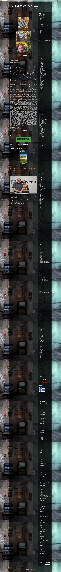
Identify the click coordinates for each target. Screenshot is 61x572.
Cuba (40, 124)
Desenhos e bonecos (42, 130)
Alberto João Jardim (42, 57)
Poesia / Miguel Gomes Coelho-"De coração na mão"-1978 (44, 263)
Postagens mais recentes (14, 168)
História (40, 187)
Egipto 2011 (41, 143)
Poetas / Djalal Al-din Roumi (43, 285)
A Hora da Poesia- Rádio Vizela (15, 172)
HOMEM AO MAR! (42, 531)
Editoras (40, 139)
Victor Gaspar (41, 366)
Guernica (40, 185)
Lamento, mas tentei (42, 458)
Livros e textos (41, 205)
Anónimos (40, 67)
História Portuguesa (42, 188)
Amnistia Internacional (42, 64)
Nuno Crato (40, 236)
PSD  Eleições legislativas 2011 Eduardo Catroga (44, 40)
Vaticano (40, 365)
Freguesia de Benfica (42, 173)
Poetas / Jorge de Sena (42, 295)
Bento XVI (40, 82)
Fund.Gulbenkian (41, 175)
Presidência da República (42, 327)
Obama (40, 237)
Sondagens (40, 352)
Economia (40, 138)
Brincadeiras (41, 87)
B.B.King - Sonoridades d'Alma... (44, 501)
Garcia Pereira (41, 177)
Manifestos (40, 209)
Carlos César (41, 91)
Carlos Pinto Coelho (42, 92)
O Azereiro (41, 528)
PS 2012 (40, 330)
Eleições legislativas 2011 (42, 145)
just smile (41, 548)
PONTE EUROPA (42, 402)
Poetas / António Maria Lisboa (43, 275)
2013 (40, 31)
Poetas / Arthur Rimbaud (42, 279)
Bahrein (40, 79)
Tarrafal (40, 355)
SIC (39, 343)
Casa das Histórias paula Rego (43, 94)
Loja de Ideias (42, 511)
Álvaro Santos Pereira (42, 61)
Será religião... (41, 342)
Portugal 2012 (41, 323)
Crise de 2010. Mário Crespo (43, 119)
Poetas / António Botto (42, 272)
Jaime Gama (41, 195)
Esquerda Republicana (43, 423)
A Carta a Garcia (42, 550)
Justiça (40, 200)
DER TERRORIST (42, 438)
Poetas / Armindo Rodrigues (43, 277)
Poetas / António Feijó (42, 274)
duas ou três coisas (42, 406)
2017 (40, 19)
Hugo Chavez (41, 190)
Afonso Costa (41, 54)
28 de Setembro (41, 51)
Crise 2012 (40, 116)
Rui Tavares (41, 334)
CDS (40, 98)
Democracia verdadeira (42, 129)
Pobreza (40, 260)
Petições (40, 259)
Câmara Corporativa (42, 90)
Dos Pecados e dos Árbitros (43, 474)
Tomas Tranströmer (42, 360)
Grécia (40, 183)
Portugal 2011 (41, 322)
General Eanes (41, 178)
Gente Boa (40, 179)
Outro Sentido (42, 476)
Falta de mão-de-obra (42, 424)
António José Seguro (42, 70)
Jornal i (40, 197)
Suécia (40, 353)
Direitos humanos (41, 136)
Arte (40, 71)
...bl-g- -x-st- (41, 542)
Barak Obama (41, 81)
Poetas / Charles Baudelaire (43, 284)
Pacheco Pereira (41, 247)
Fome (40, 169)
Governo (40, 181)
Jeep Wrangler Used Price (43, 509)
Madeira (40, 208)
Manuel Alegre (41, 210)
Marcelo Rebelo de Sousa (42, 213)
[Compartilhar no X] (24, 55)
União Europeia (41, 364)
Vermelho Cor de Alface (24, 5)
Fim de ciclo (41, 554)
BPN (40, 86)
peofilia (40, 257)
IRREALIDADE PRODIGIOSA (44, 495)
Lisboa (40, 202)
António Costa (41, 69)
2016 (40, 20)
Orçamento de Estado (42, 241)
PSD (40, 331)
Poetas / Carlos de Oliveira (42, 282)
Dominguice (41, 409)
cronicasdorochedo (42, 468)
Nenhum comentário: (19, 55)
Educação (40, 141)
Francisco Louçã (41, 171)
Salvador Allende (41, 336)
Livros (40, 204)
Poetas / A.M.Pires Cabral (42, 267)
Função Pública (41, 174)
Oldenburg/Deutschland (42, 239)
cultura (40, 125)
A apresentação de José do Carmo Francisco (19, 58)
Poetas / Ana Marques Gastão (43, 270)
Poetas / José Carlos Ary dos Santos (44, 296)
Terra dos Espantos (42, 420)
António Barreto (41, 68)
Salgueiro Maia (41, 335)
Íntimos (40, 192)
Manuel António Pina (42, 211)
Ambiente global (41, 63)
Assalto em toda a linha (42, 412)
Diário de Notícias (41, 132)
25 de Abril (40, 50)
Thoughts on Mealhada (43, 498)
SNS (40, 348)
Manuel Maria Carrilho (42, 212)
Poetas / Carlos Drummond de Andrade (44, 283)
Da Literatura (41, 460)
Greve (40, 184)
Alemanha (40, 58)
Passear (40, 250)
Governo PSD (41, 182)
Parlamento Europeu (42, 248)
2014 (40, 30)
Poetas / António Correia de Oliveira (44, 273)
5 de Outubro (41, 52)
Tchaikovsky (41, 356)
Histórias (40, 189)
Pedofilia (40, 255)
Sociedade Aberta (42, 556)
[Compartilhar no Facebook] (25, 55)
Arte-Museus (41, 72)
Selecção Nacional (41, 340)
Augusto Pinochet (41, 75)
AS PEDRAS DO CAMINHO (43, 418)
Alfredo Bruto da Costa (42, 59)
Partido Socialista (41, 249)
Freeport (40, 172)
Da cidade (40, 126)
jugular (41, 452)
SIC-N (40, 344)
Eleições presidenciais (42, 146)
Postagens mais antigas (32, 168)
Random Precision (42, 503)
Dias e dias (40, 133)
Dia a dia (40, 131)
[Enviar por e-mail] (23, 55)
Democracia (41, 128)
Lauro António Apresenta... (43, 462)
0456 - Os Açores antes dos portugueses (45, 496)
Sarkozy (40, 337)
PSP (40, 332)
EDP (40, 140)
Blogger (34, 569)
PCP (40, 254)
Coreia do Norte (41, 114)
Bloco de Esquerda (41, 84)
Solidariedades (41, 351)
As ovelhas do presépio (42, 73)
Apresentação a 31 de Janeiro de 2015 (18, 148)
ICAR (40, 191)
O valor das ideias (42, 508)
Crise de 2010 (41, 118)
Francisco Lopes (41, 170)
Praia (40, 324)
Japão (40, 196)
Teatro (40, 357)
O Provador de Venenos (43, 539)
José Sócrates (41, 199)
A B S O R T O (42, 411)
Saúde (40, 338)
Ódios (40, 238)
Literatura (40, 203)
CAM (40, 89)
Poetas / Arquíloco (41, 278)
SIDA (40, 345)
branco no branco (42, 485)
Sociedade (40, 350)
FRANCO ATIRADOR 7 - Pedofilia (44, 506)
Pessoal (40, 258)
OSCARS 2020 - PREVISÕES (43, 463)
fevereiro (41, 27)
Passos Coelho (41, 251)
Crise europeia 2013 (42, 122)
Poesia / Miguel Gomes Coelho (43, 261)
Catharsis (41, 533)
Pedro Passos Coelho (42, 256)
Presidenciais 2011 (41, 328)
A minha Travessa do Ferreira (44, 493)
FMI (40, 168)
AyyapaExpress (42, 465)
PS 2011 (40, 329)
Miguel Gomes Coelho (43, 14)
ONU (40, 240)
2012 (40, 32)
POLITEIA (41, 426)
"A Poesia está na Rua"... (43, 551)
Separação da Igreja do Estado (43, 341)
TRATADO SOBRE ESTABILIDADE (44, 361)
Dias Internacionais (41, 134)
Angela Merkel (41, 66)
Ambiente (40, 62)
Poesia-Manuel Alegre (42, 266)
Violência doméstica (42, 367)
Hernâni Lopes (41, 186)
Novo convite (13, 135)
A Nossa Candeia (42, 500)
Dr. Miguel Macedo (41, 137)
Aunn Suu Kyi (41, 76)
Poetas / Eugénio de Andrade (43, 287)
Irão (39, 193)
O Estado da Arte (42, 545)
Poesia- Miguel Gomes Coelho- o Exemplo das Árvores (43, 265)
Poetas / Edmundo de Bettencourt (43, 286)
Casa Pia (40, 95)
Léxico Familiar (42, 473)
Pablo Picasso (41, 246)
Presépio (40, 326)
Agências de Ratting (42, 56)
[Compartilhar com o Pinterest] (26, 55)
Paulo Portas (41, 253)
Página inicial (23, 168)
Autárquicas (41, 77)
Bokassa (40, 85)
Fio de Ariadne (42, 553)
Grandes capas (41, 471)
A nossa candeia (41, 53)
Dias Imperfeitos (42, 479)
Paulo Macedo (41, 252)
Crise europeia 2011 (42, 120)
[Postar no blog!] (23, 55)
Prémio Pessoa (41, 325)
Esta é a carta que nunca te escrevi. (44, 540)
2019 (40, 18)
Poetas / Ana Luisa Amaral (42, 269)
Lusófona (40, 206)
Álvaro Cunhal (41, 60)
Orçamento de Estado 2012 (43, 242)
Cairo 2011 (40, 88)
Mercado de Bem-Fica (43, 455)
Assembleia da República (42, 74)
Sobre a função (41, 349)
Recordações (41, 333)
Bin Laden (40, 83)
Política (40, 320)
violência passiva (42, 534)
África (40, 55)
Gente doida (41, 180)
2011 (40, 33)
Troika (40, 362)
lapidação (40, 201)
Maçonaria (40, 207)
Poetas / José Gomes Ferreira (43, 297)
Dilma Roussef (41, 135)
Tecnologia (40, 358)
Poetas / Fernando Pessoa (42, 288)
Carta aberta (41, 93)
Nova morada (41, 436)
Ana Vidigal (40, 65)
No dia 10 (41, 491)
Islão (40, 194)
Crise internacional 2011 (42, 123)
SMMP (40, 347)
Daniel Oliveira (41, 127)
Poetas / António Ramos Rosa (43, 276)
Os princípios (41, 243)
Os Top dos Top (41, 244)
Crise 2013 (40, 117)
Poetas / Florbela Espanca (42, 294)
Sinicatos (40, 346)
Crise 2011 (40, 115)
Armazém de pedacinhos (43, 444)
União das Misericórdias (42, 363)
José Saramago (41, 198)
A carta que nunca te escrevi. (43, 543)
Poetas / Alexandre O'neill (42, 268)
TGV (40, 359)
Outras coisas (41, 245)
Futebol (40, 176)
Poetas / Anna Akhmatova (42, 271)
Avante (40, 78)
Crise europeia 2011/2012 (42, 121)
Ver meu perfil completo (42, 15)
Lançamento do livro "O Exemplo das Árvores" (20, 14)
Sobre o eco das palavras (43, 398)
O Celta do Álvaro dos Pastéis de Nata (44, 529)
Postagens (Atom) (15, 170)
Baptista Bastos (41, 80)
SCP (40, 339)
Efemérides (40, 142)
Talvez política (41, 354)
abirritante (41, 525)
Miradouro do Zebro (42, 421)
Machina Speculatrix (42, 414)
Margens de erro (42, 536)
